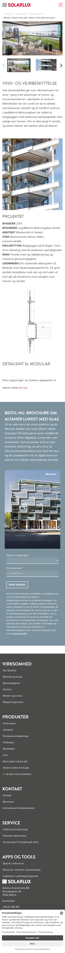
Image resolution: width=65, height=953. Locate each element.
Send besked (17, 585)
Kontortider (8, 901)
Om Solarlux (9, 670)
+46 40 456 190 (10, 907)
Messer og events (12, 695)
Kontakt (7, 795)
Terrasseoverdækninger (16, 736)
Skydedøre (9, 748)
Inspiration (21, 13)
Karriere (7, 689)
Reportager (36, 13)
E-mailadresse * (14, 568)
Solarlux (8, 13)
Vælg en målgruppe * (18, 555)
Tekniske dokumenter (15, 835)
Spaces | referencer (13, 863)
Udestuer (8, 729)
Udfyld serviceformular (15, 829)
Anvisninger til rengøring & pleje (20, 842)
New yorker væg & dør (15, 761)
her (25, 387)
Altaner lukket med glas (16, 767)
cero (5, 755)
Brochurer (8, 801)
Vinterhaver (9, 723)
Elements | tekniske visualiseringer (22, 869)
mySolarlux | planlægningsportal (20, 876)
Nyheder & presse (12, 676)
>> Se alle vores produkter (17, 774)
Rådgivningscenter (13, 702)
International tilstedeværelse (18, 808)
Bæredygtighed (11, 683)
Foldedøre (8, 742)
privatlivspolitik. (19, 633)
